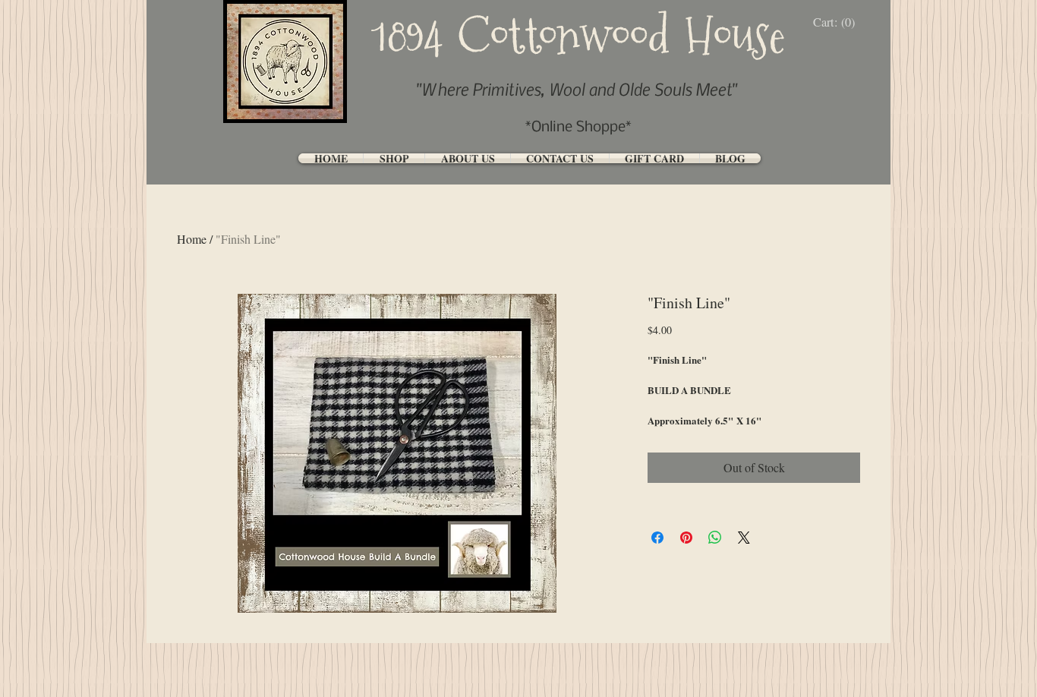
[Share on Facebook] (657, 537)
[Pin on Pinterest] (686, 537)
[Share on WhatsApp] (715, 537)
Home (191, 239)
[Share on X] (744, 537)
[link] (837, 22)
